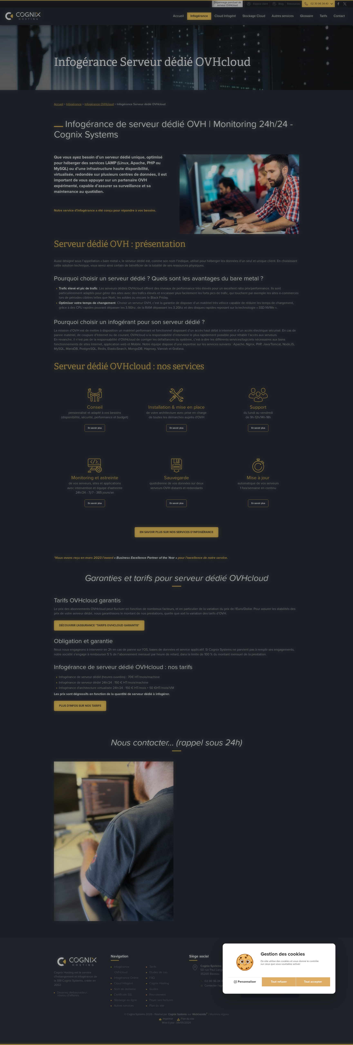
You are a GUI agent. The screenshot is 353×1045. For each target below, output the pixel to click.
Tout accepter (313, 981)
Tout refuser (279, 981)
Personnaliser (247, 981)
